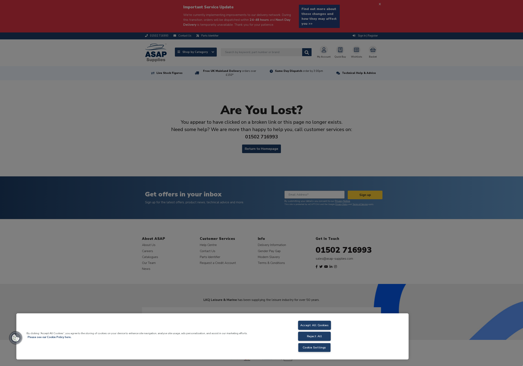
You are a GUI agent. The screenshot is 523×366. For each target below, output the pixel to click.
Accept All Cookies (314, 325)
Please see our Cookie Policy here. (49, 337)
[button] (15, 337)
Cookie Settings (314, 347)
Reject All (314, 336)
